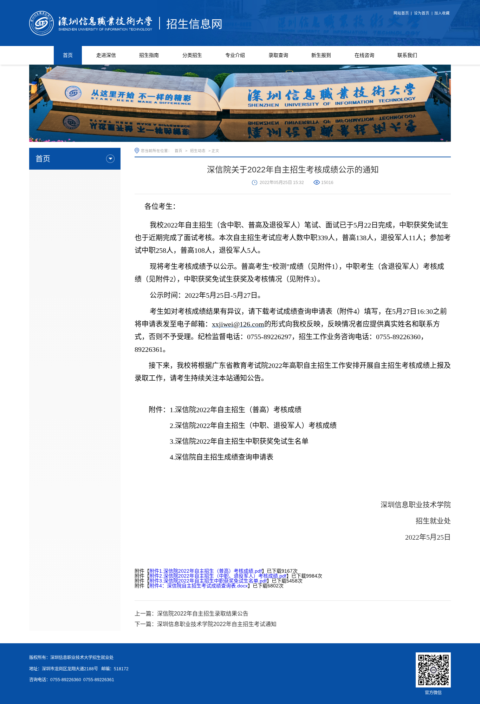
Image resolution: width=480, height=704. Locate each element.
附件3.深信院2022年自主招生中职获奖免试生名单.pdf (208, 581)
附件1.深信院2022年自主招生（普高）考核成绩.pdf (205, 571)
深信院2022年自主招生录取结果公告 (202, 614)
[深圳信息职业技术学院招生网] (125, 22)
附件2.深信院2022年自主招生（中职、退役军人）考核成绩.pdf (217, 576)
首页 (178, 151)
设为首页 (421, 13)
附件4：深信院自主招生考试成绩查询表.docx (198, 585)
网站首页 (401, 13)
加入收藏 (442, 13)
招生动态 (198, 151)
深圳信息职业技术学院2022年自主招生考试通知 (217, 624)
